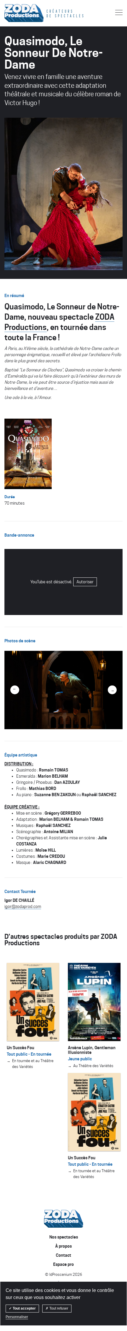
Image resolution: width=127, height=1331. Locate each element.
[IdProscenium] (63, 1219)
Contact (20, 86)
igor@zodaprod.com (22, 906)
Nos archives (22, 68)
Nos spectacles (35, 36)
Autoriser (85, 581)
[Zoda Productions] (24, 13)
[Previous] (14, 689)
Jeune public (22, 49)
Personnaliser (17, 1317)
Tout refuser (58, 1308)
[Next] (112, 689)
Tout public (19, 58)
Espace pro (26, 121)
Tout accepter (24, 1308)
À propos (22, 104)
